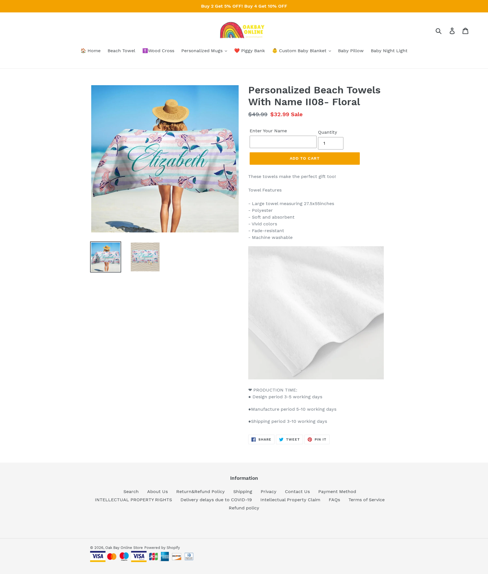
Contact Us (297, 491)
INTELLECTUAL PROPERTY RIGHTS (133, 499)
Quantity (327, 132)
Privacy (268, 491)
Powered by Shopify (162, 548)
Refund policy (244, 508)
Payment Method (337, 491)
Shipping (242, 491)
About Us (157, 491)
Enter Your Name (268, 130)
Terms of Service (366, 499)
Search (131, 491)
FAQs (334, 499)
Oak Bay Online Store (124, 548)
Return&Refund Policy (200, 491)
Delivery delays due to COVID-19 (216, 499)
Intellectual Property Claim (290, 499)
